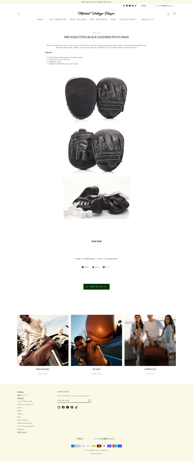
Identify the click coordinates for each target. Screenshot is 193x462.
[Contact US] (150, 340)
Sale (113, 19)
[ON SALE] (96, 340)
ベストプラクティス (24, 401)
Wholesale (20, 429)
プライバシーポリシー (25, 404)
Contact (150, 374)
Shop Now (43, 374)
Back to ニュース (98, 286)
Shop (40, 19)
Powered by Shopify (96, 453)
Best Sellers (78, 19)
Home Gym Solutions (24, 423)
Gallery (19, 408)
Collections (128, 19)
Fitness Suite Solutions (25, 426)
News (19, 417)
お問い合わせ (22, 432)
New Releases (98, 19)
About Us (148, 19)
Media (19, 411)
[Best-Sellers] (42, 340)
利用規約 (20, 392)
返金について (22, 395)
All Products (58, 19)
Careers (20, 414)
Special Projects (22, 420)
